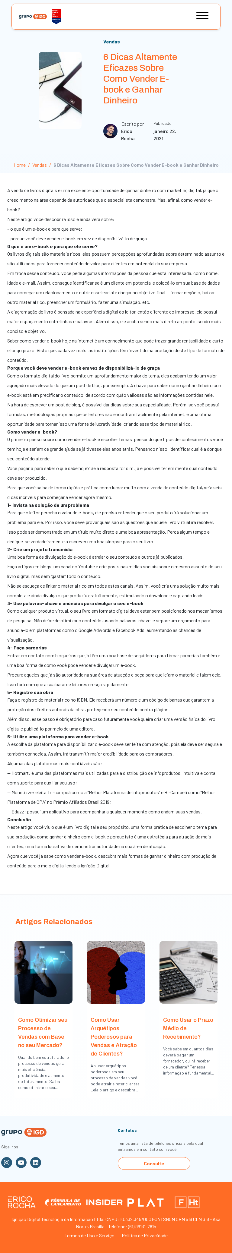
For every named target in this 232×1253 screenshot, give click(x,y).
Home (20, 165)
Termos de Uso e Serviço (89, 1235)
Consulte (154, 1163)
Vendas (111, 41)
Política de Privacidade (145, 1235)
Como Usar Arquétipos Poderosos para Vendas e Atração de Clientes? (114, 1037)
